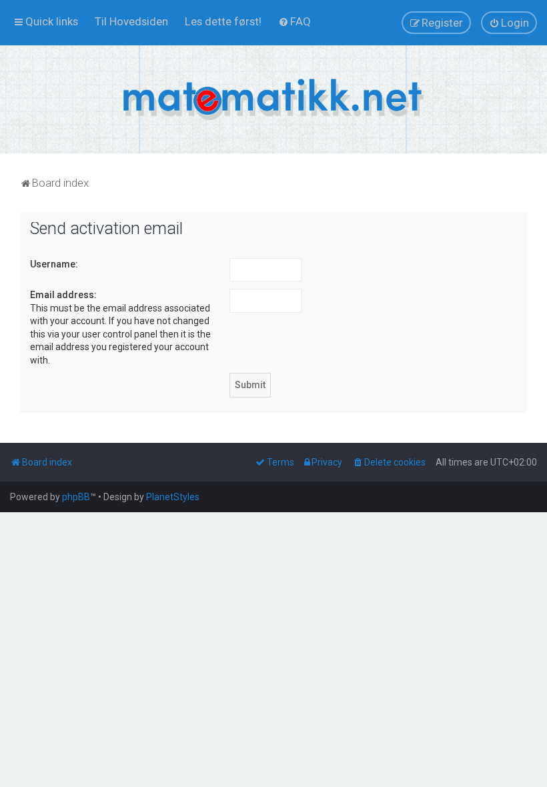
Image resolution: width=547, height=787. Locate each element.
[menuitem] (131, 21)
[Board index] (273, 99)
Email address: (63, 294)
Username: (54, 264)
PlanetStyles (172, 497)
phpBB (76, 497)
